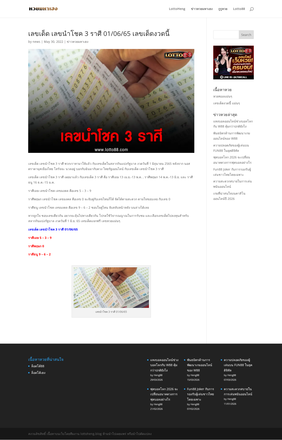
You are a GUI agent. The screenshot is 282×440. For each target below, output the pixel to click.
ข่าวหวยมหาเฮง (202, 9)
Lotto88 (239, 9)
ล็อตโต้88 (37, 366)
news (36, 41)
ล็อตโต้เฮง (38, 373)
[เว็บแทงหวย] (233, 78)
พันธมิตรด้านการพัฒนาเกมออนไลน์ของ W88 (199, 365)
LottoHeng (177, 9)
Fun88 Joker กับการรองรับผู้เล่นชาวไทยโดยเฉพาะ (200, 394)
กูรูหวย (222, 9)
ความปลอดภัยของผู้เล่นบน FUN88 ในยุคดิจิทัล (238, 365)
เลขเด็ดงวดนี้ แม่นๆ (226, 103)
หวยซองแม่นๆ (222, 96)
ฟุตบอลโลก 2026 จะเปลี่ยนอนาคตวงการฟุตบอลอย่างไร (164, 394)
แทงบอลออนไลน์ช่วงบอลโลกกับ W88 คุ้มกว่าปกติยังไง (164, 365)
